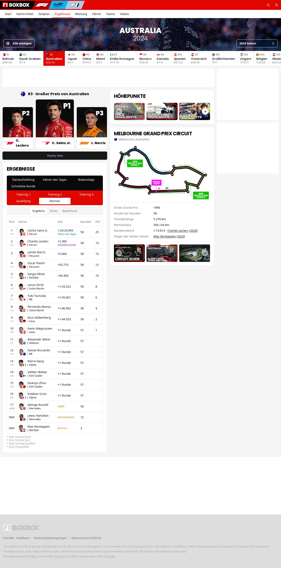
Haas (32, 321)
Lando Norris (36, 252)
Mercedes (35, 408)
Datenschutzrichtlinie (86, 538)
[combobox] (257, 43)
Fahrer (96, 14)
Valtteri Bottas (37, 372)
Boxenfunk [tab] (70, 211)
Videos (124, 14)
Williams (34, 343)
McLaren (34, 256)
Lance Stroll (36, 285)
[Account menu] (276, 5)
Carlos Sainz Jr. (38, 230)
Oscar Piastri (36, 263)
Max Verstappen (39, 426)
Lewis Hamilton (38, 416)
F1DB (32, 556)
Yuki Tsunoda (37, 296)
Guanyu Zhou (37, 383)
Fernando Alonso (39, 307)
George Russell (38, 405)
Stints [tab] (54, 211)
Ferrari (33, 234)
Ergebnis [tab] (39, 211)
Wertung (81, 14)
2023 (181, 236)
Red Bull (33, 277)
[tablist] (55, 183)
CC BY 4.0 (59, 556)
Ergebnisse (62, 14)
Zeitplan (44, 14)
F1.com (111, 556)
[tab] (23, 179)
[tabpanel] (55, 328)
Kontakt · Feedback (16, 538)
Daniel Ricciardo (39, 350)
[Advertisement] (108, 77)
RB (30, 299)
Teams (110, 14)
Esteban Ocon (37, 394)
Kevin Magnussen (40, 328)
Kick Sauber (36, 375)
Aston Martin (36, 288)
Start (8, 14)
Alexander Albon (39, 339)
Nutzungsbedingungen (50, 538)
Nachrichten (25, 14)
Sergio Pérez (36, 274)
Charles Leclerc (38, 241)
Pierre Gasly (36, 361)
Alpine (32, 365)
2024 (193, 231)
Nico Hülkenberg (39, 317)
